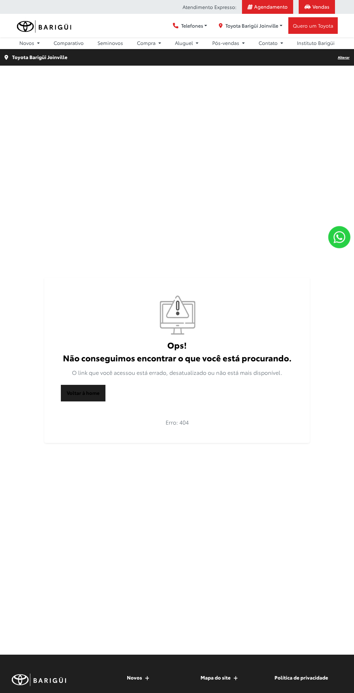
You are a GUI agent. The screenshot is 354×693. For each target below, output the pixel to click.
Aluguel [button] (184, 42)
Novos (134, 677)
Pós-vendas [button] (226, 42)
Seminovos (110, 42)
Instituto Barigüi (316, 42)
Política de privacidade (301, 677)
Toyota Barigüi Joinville (251, 25)
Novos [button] (27, 42)
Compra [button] (147, 42)
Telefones (192, 25)
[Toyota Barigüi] (45, 26)
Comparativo (69, 42)
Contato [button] (269, 42)
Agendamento (271, 6)
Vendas (321, 6)
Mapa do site (216, 677)
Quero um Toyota (313, 25)
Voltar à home (83, 392)
